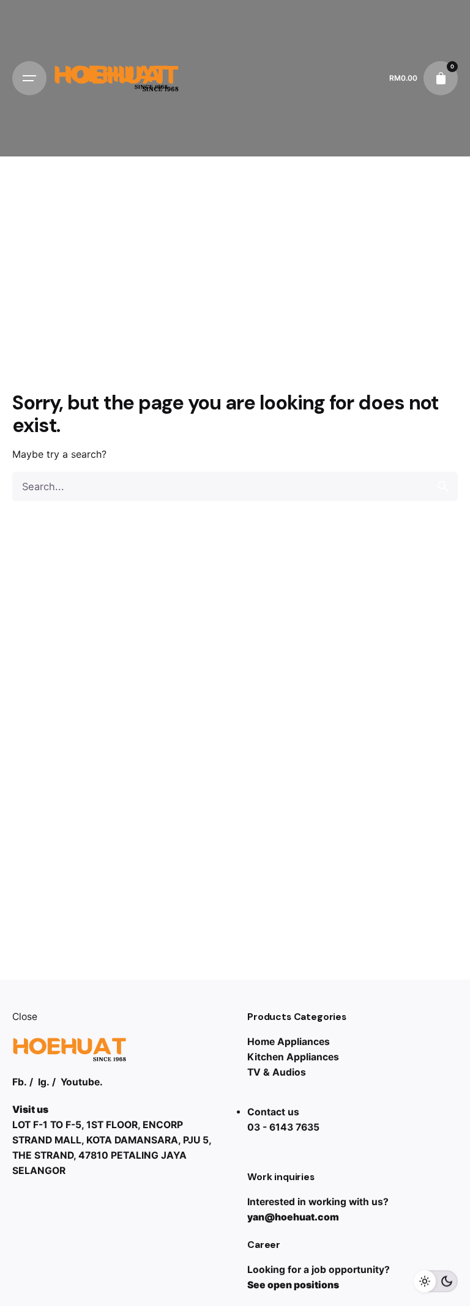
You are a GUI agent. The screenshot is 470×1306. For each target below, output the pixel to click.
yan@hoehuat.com (293, 1217)
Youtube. (82, 1082)
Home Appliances (288, 1041)
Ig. (44, 1082)
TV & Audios (276, 1072)
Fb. (19, 1082)
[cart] (440, 78)
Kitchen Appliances (293, 1057)
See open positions (293, 1285)
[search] (443, 486)
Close (24, 1016)
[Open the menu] (29, 78)
